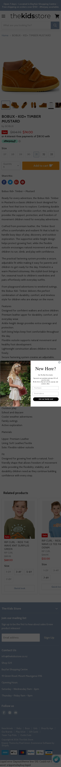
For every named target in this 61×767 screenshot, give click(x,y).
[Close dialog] (59, 362)
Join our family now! (45, 399)
